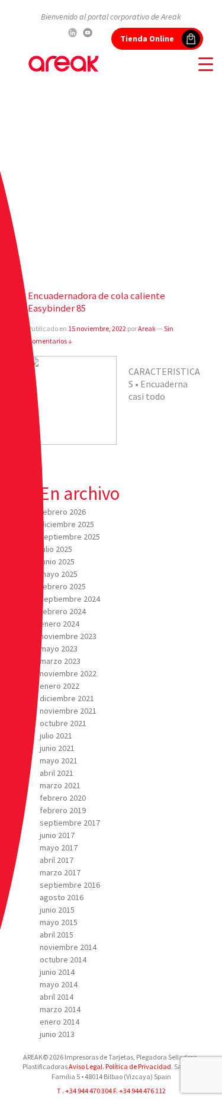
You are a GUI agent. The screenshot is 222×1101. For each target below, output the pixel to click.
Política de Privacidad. (138, 1066)
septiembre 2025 (70, 536)
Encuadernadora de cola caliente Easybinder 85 (96, 301)
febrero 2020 (63, 797)
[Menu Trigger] (205, 63)
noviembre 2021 (68, 710)
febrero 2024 (63, 611)
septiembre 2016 (70, 884)
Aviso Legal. (86, 1066)
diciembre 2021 (67, 698)
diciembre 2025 (67, 524)
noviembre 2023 (68, 636)
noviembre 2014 (68, 947)
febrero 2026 (63, 511)
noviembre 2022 (68, 673)
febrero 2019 (63, 810)
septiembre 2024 (70, 598)
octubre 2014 (63, 959)
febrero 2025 (63, 586)
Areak (147, 328)
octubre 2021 (63, 723)
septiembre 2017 (70, 822)
